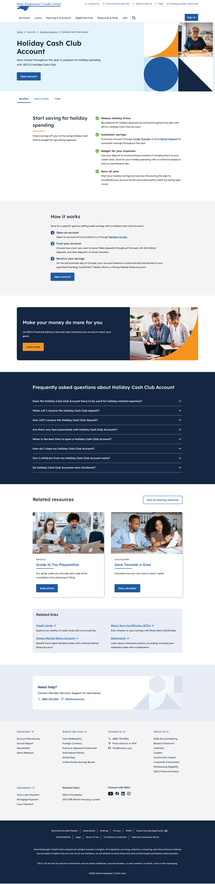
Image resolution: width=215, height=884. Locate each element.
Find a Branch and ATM (117, 3)
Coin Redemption (72, 738)
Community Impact (165, 757)
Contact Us (93, 3)
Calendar (159, 748)
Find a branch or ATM (124, 743)
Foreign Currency (72, 743)
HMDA (128, 830)
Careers (158, 752)
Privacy (117, 830)
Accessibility (89, 830)
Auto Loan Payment (28, 794)
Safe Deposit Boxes (73, 752)
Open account (29, 76)
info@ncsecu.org (74, 699)
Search (134, 18)
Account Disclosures (28, 738)
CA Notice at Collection (115, 837)
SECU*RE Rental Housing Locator (81, 799)
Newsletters (23, 748)
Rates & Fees (142, 3)
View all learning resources (163, 499)
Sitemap (104, 830)
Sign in (191, 17)
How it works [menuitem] (41, 98)
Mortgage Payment (27, 799)
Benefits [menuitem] (24, 98)
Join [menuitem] (125, 17)
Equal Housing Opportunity (150, 830)
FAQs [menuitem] (58, 98)
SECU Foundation (72, 794)
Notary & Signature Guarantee (79, 748)
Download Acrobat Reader (65, 830)
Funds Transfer (142, 139)
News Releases (25, 752)
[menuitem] (24, 18)
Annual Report (25, 743)
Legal (78, 837)
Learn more (33, 346)
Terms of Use (92, 837)
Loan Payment (25, 804)
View (127, 588)
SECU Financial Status (166, 771)
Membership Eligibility (166, 766)
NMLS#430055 (63, 837)
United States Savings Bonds (78, 762)
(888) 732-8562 (50, 699)
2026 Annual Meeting (165, 738)
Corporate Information (167, 762)
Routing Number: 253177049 (184, 3)
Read (47, 588)
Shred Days (68, 757)
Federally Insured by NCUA (145, 837)
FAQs (160, 3)
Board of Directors (164, 743)
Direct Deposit (169, 139)
